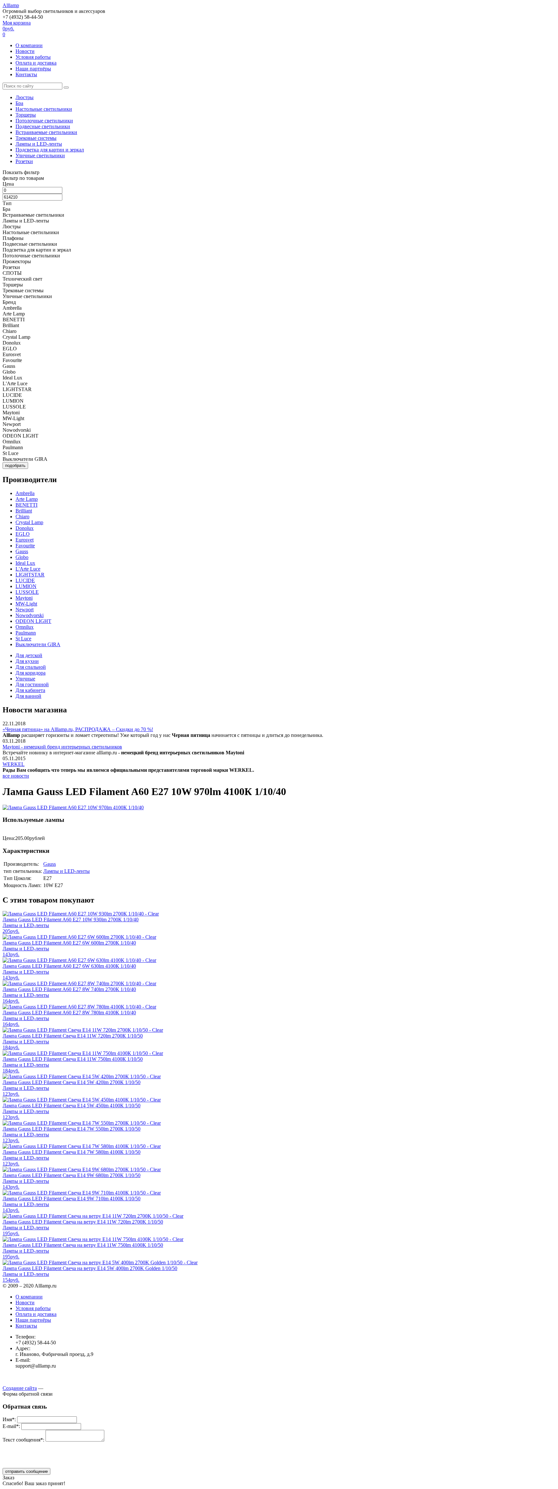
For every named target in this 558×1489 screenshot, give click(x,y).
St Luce (23, 638)
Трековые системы (36, 138)
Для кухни (27, 661)
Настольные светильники (44, 109)
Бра (19, 103)
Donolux (25, 528)
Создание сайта (20, 1388)
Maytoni (24, 598)
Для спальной (31, 667)
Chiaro (22, 516)
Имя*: (9, 1419)
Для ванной (28, 696)
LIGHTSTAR (30, 574)
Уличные (25, 678)
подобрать (15, 465)
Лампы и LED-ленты (39, 144)
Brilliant (24, 510)
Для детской (29, 655)
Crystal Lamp (29, 522)
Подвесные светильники (43, 126)
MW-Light (26, 603)
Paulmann (26, 633)
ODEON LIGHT (33, 621)
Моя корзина (17, 28)
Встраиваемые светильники (46, 132)
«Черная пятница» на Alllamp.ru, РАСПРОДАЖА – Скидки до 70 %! (78, 729)
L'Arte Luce (28, 569)
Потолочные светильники (44, 120)
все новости (16, 776)
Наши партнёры (33, 68)
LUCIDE (25, 580)
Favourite (25, 545)
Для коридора (31, 673)
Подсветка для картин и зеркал (50, 149)
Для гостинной (32, 684)
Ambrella (25, 493)
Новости (25, 51)
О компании (29, 45)
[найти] (66, 87)
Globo (22, 557)
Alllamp (11, 5)
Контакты (26, 74)
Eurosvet (25, 540)
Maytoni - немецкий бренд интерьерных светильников (62, 747)
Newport (25, 609)
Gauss (22, 551)
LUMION (26, 586)
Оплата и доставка (36, 63)
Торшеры (26, 115)
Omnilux (25, 627)
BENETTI (26, 505)
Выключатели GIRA (38, 644)
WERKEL (14, 764)
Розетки (24, 161)
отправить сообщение (26, 1471)
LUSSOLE (27, 592)
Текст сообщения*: (23, 1439)
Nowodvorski (30, 615)
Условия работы (33, 57)
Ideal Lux (25, 563)
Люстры (25, 97)
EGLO (23, 534)
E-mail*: (11, 1426)
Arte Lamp (27, 499)
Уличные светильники (40, 155)
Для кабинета (30, 690)
